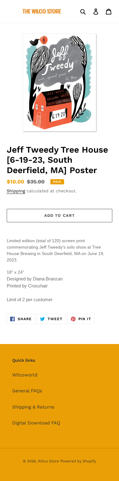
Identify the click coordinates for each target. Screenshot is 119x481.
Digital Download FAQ (36, 423)
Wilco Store (48, 461)
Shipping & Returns (33, 407)
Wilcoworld (24, 375)
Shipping (16, 190)
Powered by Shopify (78, 461)
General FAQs (27, 391)
